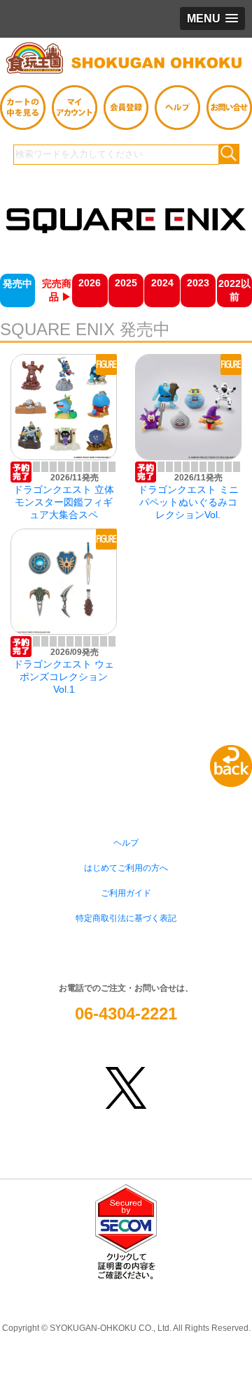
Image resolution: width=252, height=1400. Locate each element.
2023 (198, 282)
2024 (162, 282)
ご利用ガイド (126, 893)
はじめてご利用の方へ (126, 868)
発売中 (17, 283)
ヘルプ (126, 843)
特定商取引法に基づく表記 (126, 918)
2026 (89, 282)
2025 (126, 282)
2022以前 (234, 290)
